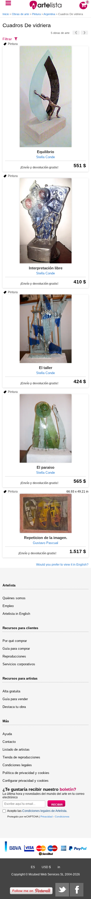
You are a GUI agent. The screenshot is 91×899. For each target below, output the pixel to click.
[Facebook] (76, 889)
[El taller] (45, 328)
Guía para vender (15, 699)
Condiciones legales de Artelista (44, 811)
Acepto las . (37, 811)
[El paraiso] (45, 428)
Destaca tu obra (14, 707)
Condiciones (62, 816)
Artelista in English (16, 614)
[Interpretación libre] (45, 220)
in (59, 867)
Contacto (9, 742)
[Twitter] (62, 889)
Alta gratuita (11, 691)
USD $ (46, 867)
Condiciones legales (17, 765)
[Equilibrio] (45, 96)
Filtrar (7, 39)
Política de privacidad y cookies (26, 773)
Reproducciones (14, 656)
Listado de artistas (16, 749)
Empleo (8, 606)
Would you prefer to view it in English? (62, 564)
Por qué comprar (15, 641)
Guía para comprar (16, 648)
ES (33, 867)
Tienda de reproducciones (21, 757)
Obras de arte (20, 14)
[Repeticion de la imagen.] (45, 513)
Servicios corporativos (19, 664)
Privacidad (46, 816)
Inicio (6, 14)
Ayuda (7, 734)
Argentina (49, 14)
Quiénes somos (14, 598)
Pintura (36, 14)
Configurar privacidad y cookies (26, 781)
